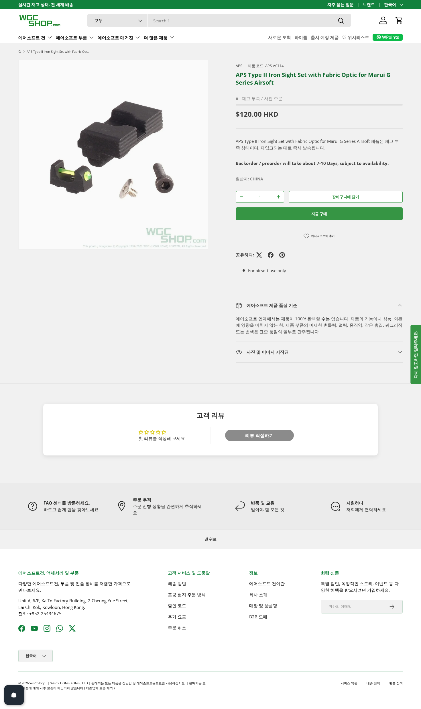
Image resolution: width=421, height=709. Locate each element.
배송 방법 (177, 583)
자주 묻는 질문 (340, 4)
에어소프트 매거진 (115, 37)
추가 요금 (177, 617)
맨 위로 (210, 539)
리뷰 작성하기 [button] (259, 435)
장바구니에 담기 (345, 196)
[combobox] (219, 20)
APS (239, 65)
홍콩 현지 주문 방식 (187, 594)
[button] (399, 20)
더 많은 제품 (156, 37)
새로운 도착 (279, 37)
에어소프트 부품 (71, 37)
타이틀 (300, 37)
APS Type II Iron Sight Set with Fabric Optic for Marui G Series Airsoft (59, 51)
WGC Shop (37, 683)
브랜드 (369, 4)
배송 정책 (373, 683)
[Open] (14, 695)
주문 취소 (177, 627)
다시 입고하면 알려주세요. (415, 354)
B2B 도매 (258, 617)
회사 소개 (258, 594)
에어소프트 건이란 (267, 583)
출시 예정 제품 (325, 37)
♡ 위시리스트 (355, 37)
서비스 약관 (349, 683)
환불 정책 (396, 683)
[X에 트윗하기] (259, 255)
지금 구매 (319, 213)
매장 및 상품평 (263, 605)
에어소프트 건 (31, 37)
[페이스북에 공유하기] (270, 255)
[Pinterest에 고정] (282, 255)
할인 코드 (177, 605)
